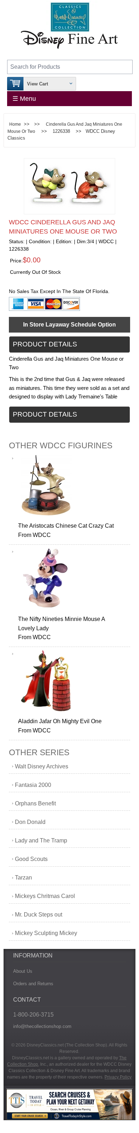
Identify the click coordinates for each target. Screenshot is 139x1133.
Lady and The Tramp (41, 840)
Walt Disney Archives (41, 766)
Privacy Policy (118, 1077)
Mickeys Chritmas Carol (45, 896)
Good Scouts (31, 859)
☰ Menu (24, 98)
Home (15, 124)
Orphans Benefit (35, 803)
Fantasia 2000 (33, 785)
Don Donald (30, 822)
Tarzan (23, 877)
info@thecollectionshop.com (42, 1026)
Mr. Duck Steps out (38, 915)
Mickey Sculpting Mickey (46, 933)
